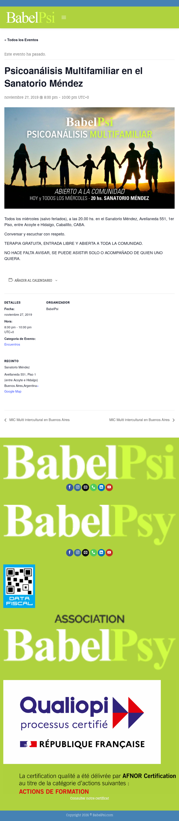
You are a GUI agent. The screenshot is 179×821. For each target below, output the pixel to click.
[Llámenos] (93, 487)
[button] (63, 17)
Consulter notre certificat (89, 798)
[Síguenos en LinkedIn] (101, 487)
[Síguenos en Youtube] (109, 487)
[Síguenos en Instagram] (77, 487)
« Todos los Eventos (21, 39)
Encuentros (12, 344)
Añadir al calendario (33, 280)
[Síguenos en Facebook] (69, 487)
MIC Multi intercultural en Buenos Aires (39, 419)
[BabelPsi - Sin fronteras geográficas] (30, 17)
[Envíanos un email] (85, 487)
